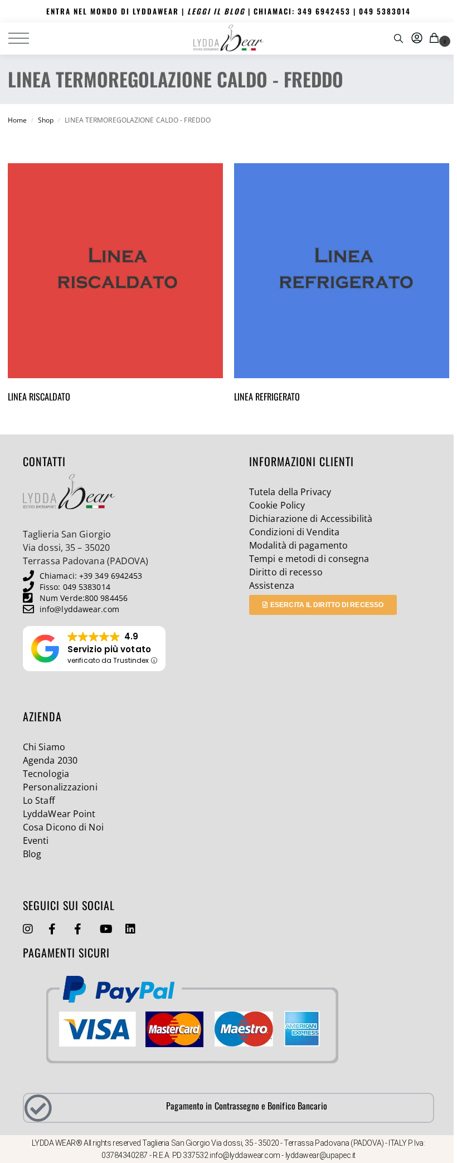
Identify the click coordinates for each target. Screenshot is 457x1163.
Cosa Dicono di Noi (63, 827)
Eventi (36, 840)
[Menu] (25, 38)
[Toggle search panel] (398, 38)
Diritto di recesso (286, 572)
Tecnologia (46, 774)
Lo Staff (39, 800)
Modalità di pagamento (298, 545)
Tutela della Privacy (290, 492)
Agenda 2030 (50, 760)
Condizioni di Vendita (294, 532)
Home (17, 120)
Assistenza (271, 585)
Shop (46, 120)
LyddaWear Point (59, 814)
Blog (32, 854)
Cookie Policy (277, 505)
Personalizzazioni (60, 787)
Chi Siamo (44, 747)
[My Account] (417, 38)
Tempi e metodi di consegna (309, 559)
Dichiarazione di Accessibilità (310, 518)
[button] (436, 38)
